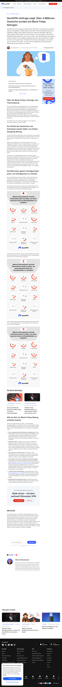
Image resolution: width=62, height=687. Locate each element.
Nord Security (53, 651)
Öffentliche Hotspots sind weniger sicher (21, 463)
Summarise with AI (49, 47)
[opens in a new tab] (3, 645)
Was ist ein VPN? (20, 651)
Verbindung (45, 624)
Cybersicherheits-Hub (21, 660)
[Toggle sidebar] (60, 4)
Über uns (4, 651)
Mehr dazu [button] (29, 500)
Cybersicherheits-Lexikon (22, 657)
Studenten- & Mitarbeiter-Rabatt (8, 662)
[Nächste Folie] (59, 677)
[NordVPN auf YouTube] (16, 555)
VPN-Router (4, 657)
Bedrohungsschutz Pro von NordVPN (16, 472)
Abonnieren (31, 542)
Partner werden (20, 669)
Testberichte (4, 660)
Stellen (7, 653)
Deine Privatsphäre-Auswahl (38, 655)
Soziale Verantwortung (21, 662)
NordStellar (53, 660)
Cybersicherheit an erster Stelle (30, 403)
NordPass (53, 655)
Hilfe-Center (34, 651)
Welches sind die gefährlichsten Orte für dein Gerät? (30, 630)
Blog (8, 13)
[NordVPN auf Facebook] (12, 555)
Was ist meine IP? (20, 655)
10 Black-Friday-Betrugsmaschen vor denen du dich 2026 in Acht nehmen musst (30, 410)
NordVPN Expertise (14, 13)
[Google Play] (55, 644)
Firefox (46, 678)
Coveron (52, 662)
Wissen (34, 3)
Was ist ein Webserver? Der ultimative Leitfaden (50, 627)
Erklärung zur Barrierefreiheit (38, 660)
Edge (54, 678)
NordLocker (53, 657)
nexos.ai (52, 666)
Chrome (40, 678)
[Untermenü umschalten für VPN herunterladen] (31, 3)
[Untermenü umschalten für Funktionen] (21, 3)
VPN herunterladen (27, 3)
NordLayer (53, 653)
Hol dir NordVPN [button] (53, 3)
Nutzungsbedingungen (38, 657)
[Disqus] (23, 589)
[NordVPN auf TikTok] (7, 555)
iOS (33, 678)
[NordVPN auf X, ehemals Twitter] (10, 555)
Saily (52, 664)
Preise (14, 3)
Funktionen (19, 3)
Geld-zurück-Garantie (6, 655)
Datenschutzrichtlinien (38, 653)
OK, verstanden (12, 678)
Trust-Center (19, 664)
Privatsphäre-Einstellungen (12, 682)
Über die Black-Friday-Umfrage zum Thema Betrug (20, 83)
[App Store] (44, 644)
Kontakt (33, 662)
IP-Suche (19, 653)
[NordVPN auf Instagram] (14, 555)
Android (26, 678)
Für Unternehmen (41, 3)
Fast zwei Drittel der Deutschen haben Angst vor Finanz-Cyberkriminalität (14, 410)
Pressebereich (20, 666)
